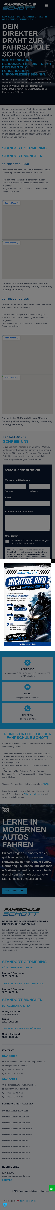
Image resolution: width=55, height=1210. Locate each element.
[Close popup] (53, 561)
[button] (5, 1205)
